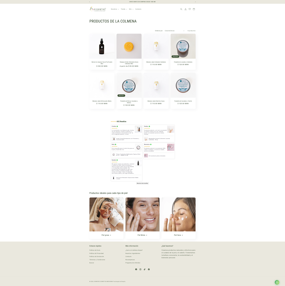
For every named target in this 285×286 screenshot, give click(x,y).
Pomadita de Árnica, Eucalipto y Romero (129, 101)
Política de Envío (94, 250)
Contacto (128, 256)
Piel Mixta (141, 235)
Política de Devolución (96, 256)
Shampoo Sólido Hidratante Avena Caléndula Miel (129, 62)
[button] (115, 9)
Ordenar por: (159, 30)
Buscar (91, 263)
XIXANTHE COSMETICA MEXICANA (103, 281)
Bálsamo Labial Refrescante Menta (101, 101)
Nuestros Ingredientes (133, 253)
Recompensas (130, 259)
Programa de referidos (133, 263)
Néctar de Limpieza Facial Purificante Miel (102, 62)
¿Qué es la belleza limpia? (134, 250)
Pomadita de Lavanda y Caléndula (183, 62)
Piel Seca (177, 235)
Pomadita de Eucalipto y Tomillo (183, 101)
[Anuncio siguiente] (195, 2)
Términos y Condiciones (97, 259)
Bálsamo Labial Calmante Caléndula (156, 62)
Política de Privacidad (96, 253)
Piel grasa (105, 235)
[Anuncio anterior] (89, 2)
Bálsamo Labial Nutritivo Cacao (156, 101)
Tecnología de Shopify (119, 281)
